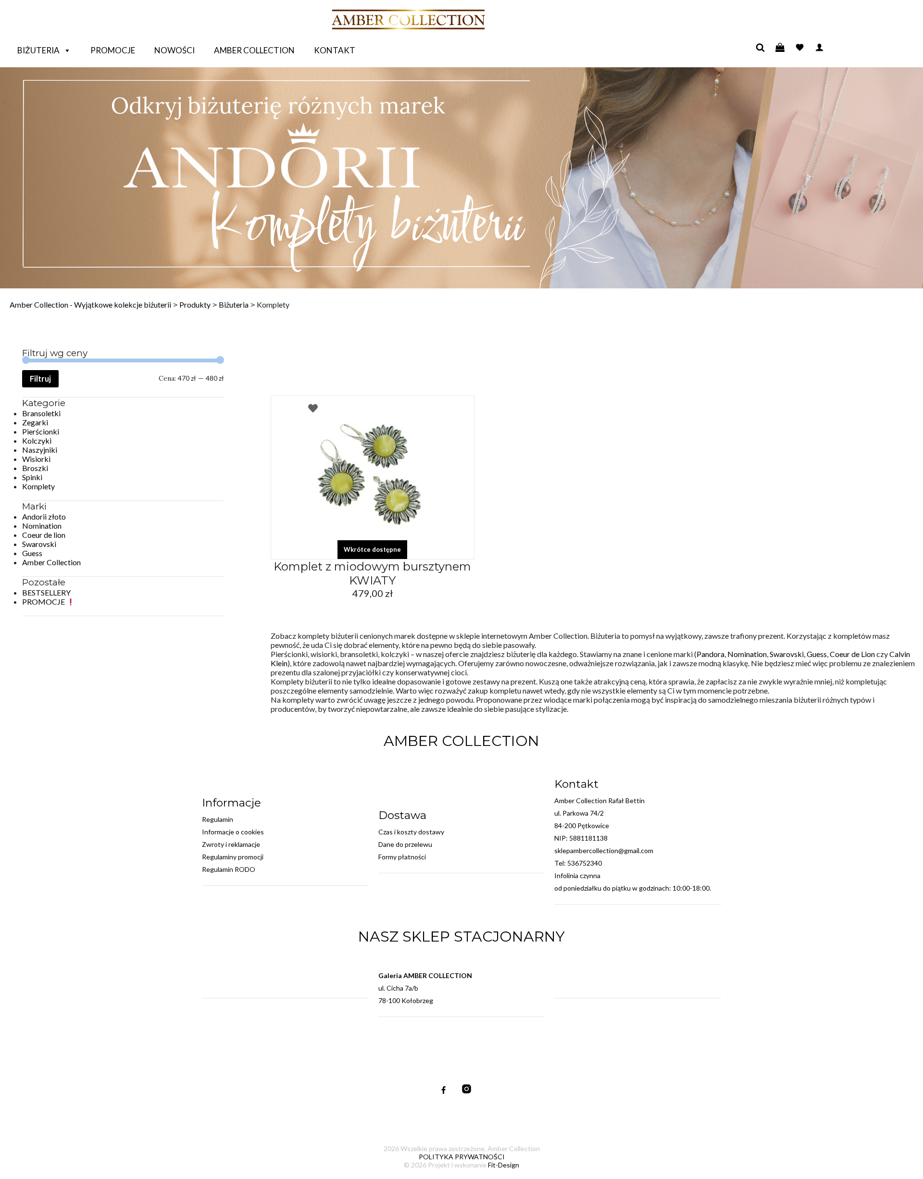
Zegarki (35, 422)
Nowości (174, 50)
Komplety (38, 486)
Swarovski (39, 543)
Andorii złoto (44, 516)
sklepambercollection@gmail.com (603, 850)
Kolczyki (36, 440)
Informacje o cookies (233, 832)
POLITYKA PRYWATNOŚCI (462, 1157)
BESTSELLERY (46, 592)
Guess (32, 553)
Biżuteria (38, 50)
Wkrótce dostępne (372, 549)
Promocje (112, 50)
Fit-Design (503, 1165)
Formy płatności (402, 857)
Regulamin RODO (228, 869)
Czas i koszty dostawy (411, 832)
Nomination (42, 525)
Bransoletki (41, 413)
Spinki (32, 477)
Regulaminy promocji (232, 857)
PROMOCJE (44, 601)
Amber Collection (254, 50)
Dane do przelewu (405, 844)
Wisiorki (36, 458)
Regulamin (217, 819)
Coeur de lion (43, 534)
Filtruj (40, 378)
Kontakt (334, 50)
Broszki (35, 467)
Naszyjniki (39, 449)
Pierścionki (40, 431)
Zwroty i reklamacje (231, 844)
